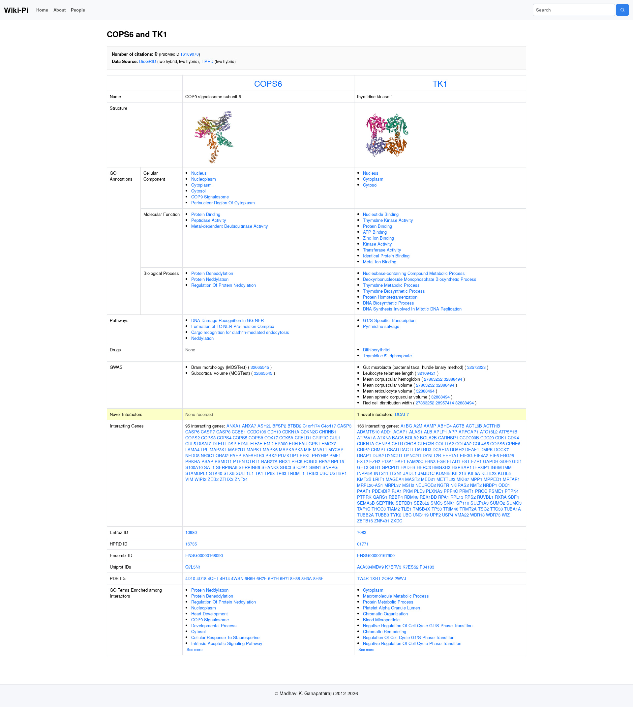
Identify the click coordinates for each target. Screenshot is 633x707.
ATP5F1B (508, 431)
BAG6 (398, 437)
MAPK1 (254, 449)
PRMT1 (466, 491)
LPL (204, 449)
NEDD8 (192, 455)
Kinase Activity (377, 244)
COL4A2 (463, 443)
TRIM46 (450, 509)
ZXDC (396, 520)
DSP (231, 443)
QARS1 (380, 497)
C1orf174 (311, 426)
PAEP (235, 455)
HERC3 (424, 467)
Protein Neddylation (209, 279)
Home (42, 10)
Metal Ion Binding (379, 261)
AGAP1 (400, 431)
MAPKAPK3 (291, 449)
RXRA (501, 497)
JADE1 (410, 473)
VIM (189, 479)
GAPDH (490, 461)
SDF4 (513, 497)
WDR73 (493, 515)
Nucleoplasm (203, 179)
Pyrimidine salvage (381, 326)
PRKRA (192, 461)
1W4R (363, 578)
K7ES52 (410, 567)
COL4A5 (481, 443)
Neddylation (202, 338)
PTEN (239, 461)
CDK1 (500, 437)
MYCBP (336, 449)
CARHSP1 (448, 437)
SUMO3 (514, 503)
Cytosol (198, 191)
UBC (323, 473)
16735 (191, 544)
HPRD (207, 61)
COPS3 (208, 437)
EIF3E (256, 443)
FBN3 (430, 461)
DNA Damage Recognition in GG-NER (227, 320)
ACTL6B (474, 426)
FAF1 (400, 461)
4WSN (237, 578)
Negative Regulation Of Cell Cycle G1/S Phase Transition (417, 625)
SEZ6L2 (421, 503)
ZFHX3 (226, 479)
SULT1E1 (245, 473)
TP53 (269, 473)
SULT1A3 (479, 503)
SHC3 (285, 467)
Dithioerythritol (376, 349)
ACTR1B (491, 426)
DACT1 (407, 449)
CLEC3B (426, 443)
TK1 (440, 83)
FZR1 (476, 461)
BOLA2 (412, 437)
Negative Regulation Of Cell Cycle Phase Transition (412, 643)
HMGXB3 (441, 467)
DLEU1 (219, 443)
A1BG (406, 426)
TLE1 (406, 509)
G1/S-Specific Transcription (389, 320)
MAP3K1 (218, 449)
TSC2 (483, 509)
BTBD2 (294, 426)
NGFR (443, 485)
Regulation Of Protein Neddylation (223, 285)
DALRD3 (423, 449)
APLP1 (440, 431)
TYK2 (395, 515)
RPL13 (456, 497)
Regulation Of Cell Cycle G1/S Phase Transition (408, 637)
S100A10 (194, 467)
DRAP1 (364, 455)
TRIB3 (312, 473)
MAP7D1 (236, 449)
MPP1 (476, 479)
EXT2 (362, 461)
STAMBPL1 (196, 473)
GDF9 (505, 461)
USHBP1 (338, 473)
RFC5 (296, 461)
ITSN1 (396, 473)
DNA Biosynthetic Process (388, 303)
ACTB (459, 426)
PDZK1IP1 (288, 455)
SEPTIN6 (385, 503)
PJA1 (397, 491)
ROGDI (310, 461)
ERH (293, 443)
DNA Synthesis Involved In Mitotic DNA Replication (412, 309)
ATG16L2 (488, 431)
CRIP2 (363, 449)
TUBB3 (382, 515)
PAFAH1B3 (253, 455)
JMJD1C (426, 473)
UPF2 (435, 515)
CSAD (393, 449)
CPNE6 (513, 443)
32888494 (453, 379)
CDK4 (513, 437)
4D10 (190, 578)
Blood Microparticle (381, 619)
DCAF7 (402, 414)
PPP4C (451, 491)
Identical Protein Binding (386, 255)
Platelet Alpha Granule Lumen (391, 607)
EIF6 (494, 455)
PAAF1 (364, 491)
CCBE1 (239, 431)
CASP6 (192, 431)
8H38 (295, 578)
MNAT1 (320, 449)
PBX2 (271, 455)
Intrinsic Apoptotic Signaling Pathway (226, 643)
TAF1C (363, 509)
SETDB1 (404, 503)
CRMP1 (378, 449)
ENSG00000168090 (204, 555)
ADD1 (386, 431)
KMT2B (364, 479)
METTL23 (446, 479)
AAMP (430, 426)
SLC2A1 (300, 467)
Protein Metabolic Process (388, 602)
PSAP (207, 461)
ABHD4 (444, 426)
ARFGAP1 (469, 431)
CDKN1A (290, 431)
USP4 (447, 515)
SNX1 (449, 503)
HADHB (408, 467)
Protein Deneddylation (212, 273)
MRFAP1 (511, 479)
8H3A (306, 578)
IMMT (508, 467)
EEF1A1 (450, 455)
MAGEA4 (395, 479)
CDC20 (487, 437)
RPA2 (324, 461)
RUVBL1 (485, 497)
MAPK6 (270, 449)
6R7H (273, 578)
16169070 (189, 54)
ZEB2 (213, 479)
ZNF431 (381, 520)
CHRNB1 (327, 431)
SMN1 (315, 467)
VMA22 (462, 515)
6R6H (250, 578)
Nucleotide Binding (381, 214)
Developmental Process (214, 625)
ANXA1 (233, 426)
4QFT (213, 578)
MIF (308, 449)
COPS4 (224, 437)
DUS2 (378, 455)
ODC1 (504, 485)
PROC (481, 491)
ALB (428, 431)
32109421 (426, 373)
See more (194, 649)
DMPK (486, 449)
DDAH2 (457, 449)
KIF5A (474, 473)
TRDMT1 (296, 473)
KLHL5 (504, 473)
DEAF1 (472, 449)
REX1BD (428, 497)
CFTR (397, 443)
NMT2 (476, 485)
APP (452, 431)
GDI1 (517, 461)
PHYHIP (320, 455)
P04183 (427, 567)
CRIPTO (320, 437)
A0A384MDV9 (370, 567)
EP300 (281, 443)
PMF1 (335, 455)
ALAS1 (416, 431)
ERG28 (507, 455)
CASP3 (344, 426)
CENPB (383, 443)
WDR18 (477, 515)
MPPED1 (492, 479)
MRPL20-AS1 (370, 485)
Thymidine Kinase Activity (388, 220)
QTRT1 (253, 461)
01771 (363, 544)
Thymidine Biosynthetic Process (394, 291)
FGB (441, 461)
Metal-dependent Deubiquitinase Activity (229, 226)
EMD (268, 443)
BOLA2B (428, 437)
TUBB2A (365, 515)
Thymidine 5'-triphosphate (387, 355)
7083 (361, 532)
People (78, 10)
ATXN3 (384, 437)
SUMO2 (497, 503)
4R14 (225, 578)
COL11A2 (445, 443)
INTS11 (381, 473)
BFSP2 (279, 426)
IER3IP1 (481, 467)
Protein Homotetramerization (390, 297)
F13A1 (387, 461)
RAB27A (269, 461)
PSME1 (496, 491)
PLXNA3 (434, 491)
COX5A (286, 437)
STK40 (215, 473)
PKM (408, 491)
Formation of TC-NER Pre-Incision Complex (232, 326)
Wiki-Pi (16, 10)
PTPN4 (512, 491)
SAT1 (209, 467)
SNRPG (330, 467)
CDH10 (274, 431)
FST (466, 461)
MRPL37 (392, 485)
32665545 (260, 367)
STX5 (229, 473)
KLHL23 (489, 473)
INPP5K (365, 473)
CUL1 (335, 437)
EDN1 (243, 443)
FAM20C (415, 461)
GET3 (362, 467)
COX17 (271, 437)
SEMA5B (366, 503)
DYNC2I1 (412, 455)
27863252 (433, 379)
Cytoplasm (201, 185)
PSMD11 (223, 461)
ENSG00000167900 (376, 555)
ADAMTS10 (368, 431)
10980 (191, 532)
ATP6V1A (366, 437)
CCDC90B (469, 437)
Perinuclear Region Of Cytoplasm (223, 202)
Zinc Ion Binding (378, 238)
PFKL (305, 455)
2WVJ (400, 578)
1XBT (375, 578)
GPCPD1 (390, 467)
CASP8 (223, 431)
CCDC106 (256, 431)
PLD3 (419, 491)
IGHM (496, 467)
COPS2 (192, 437)
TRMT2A (468, 509)
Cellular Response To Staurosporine (225, 637)
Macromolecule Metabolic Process (396, 596)
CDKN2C (309, 431)
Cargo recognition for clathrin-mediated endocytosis (240, 332)
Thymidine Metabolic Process (391, 285)
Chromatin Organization (385, 613)
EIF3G (466, 455)
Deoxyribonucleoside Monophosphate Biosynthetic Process (419, 279)
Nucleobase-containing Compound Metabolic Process (414, 273)
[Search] (622, 10)
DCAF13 (441, 449)
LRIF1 (378, 479)
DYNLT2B (432, 455)
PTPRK (364, 497)
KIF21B (459, 473)
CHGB (410, 443)
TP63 (281, 473)
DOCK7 (501, 449)
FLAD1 (453, 461)
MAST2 (412, 479)
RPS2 (470, 497)
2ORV (387, 578)
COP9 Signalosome (210, 196)
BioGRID (147, 61)
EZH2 (374, 461)
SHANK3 (270, 467)
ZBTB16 (365, 520)
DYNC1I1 (394, 455)
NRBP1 (490, 485)
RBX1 (284, 461)
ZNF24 (241, 479)
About (59, 10)
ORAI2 (222, 455)
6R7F (261, 578)
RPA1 (443, 497)
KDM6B (443, 473)
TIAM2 (393, 509)
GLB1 (375, 467)
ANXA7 (249, 426)
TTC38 (496, 509)
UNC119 (421, 515)
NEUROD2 (425, 485)
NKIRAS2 (459, 485)
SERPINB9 (249, 467)
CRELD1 (303, 437)
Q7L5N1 (193, 567)
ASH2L (264, 426)
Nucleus (199, 173)
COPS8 (256, 437)
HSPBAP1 (462, 467)
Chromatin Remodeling (384, 631)
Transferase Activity (382, 250)
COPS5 (240, 437)
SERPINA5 (226, 467)
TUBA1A (512, 509)
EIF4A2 (481, 455)
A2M (417, 426)
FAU (303, 443)
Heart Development (209, 613)
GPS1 (314, 443)
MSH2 (408, 485)
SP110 (462, 503)
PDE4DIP (381, 491)
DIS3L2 (204, 443)
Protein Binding (205, 214)
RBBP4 (396, 497)
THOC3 (379, 509)
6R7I (284, 578)
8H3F (318, 578)
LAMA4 (192, 449)
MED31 (428, 479)
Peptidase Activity (208, 220)
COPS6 (268, 83)
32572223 (476, 367)
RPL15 (337, 461)
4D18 (201, 578)
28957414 (445, 402)
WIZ (506, 515)
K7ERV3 (393, 567)
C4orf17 (328, 426)
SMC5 (436, 503)
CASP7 (208, 431)
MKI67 (463, 479)
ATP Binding (375, 232)
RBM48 (411, 497)
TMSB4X (421, 509)
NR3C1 (207, 455)
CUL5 (190, 443)
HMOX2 (328, 443)
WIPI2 (200, 479)
